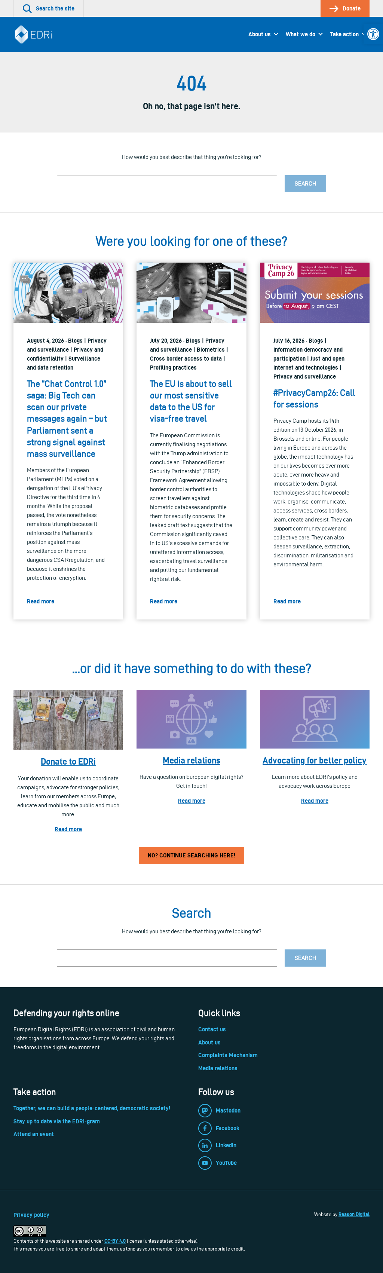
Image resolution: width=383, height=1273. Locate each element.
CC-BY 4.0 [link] (115, 1241)
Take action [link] (344, 34)
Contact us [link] (212, 1029)
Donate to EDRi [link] (68, 761)
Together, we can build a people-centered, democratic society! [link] (91, 1108)
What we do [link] (300, 34)
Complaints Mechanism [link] (228, 1055)
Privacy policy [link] (31, 1215)
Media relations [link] (191, 760)
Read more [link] (68, 829)
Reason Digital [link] (354, 1214)
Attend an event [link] (33, 1134)
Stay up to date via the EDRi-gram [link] (56, 1121)
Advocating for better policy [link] (315, 760)
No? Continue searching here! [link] (191, 855)
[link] (373, 34)
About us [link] (259, 34)
